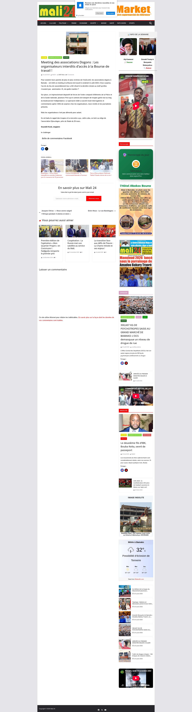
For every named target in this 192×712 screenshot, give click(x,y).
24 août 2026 (138, 632)
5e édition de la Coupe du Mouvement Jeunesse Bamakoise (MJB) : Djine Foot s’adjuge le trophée (141, 590)
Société (93, 23)
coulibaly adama (136, 347)
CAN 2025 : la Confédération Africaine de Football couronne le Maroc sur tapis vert (141, 484)
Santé (112, 23)
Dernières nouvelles (55, 57)
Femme (74, 23)
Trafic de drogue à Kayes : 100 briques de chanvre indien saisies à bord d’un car (142, 655)
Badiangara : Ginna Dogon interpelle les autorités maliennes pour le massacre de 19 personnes (52, 175)
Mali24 (54, 74)
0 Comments (70, 74)
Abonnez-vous (94, 198)
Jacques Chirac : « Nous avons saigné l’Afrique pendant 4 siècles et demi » (57, 212)
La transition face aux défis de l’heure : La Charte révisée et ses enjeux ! (103, 244)
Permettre (110, 13)
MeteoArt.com (139, 579)
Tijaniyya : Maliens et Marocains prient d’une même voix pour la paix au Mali (142, 603)
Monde (103, 23)
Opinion (138, 317)
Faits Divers (121, 23)
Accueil (43, 23)
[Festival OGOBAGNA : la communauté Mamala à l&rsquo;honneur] (77, 165)
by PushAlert (81, 15)
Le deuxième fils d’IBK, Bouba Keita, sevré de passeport (133, 446)
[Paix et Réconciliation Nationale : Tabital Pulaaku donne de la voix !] (101, 165)
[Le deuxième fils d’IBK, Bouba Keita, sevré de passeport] (136, 423)
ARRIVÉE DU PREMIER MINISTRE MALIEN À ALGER (140, 376)
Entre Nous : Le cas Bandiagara (100, 211)
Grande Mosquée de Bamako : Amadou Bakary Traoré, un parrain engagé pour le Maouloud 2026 (142, 616)
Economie (83, 23)
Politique (62, 23)
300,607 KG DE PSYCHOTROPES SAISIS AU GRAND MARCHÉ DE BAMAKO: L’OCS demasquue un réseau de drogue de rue (135, 334)
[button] (67, 23)
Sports (131, 23)
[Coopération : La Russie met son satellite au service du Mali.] (77, 226)
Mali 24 (52, 708)
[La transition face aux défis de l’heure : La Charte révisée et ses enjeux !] (104, 226)
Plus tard (99, 13)
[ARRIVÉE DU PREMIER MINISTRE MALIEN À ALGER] (125, 377)
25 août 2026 (138, 593)
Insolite (123, 438)
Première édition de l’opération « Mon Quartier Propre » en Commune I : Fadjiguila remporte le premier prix (50, 247)
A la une (53, 23)
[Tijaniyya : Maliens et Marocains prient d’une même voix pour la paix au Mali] (125, 604)
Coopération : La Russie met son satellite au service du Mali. (76, 244)
